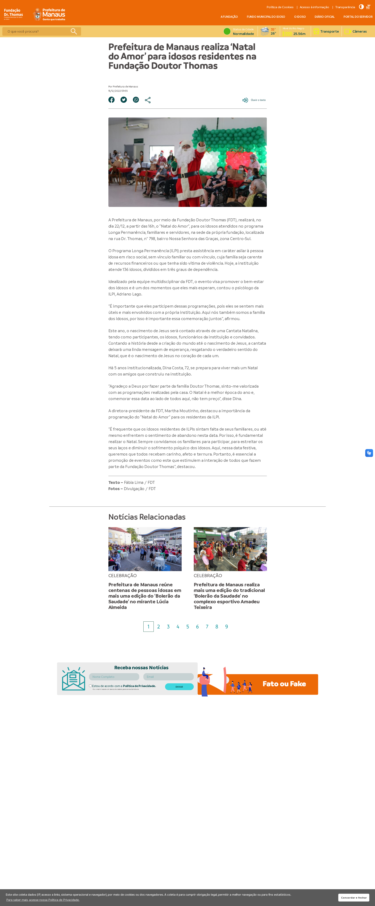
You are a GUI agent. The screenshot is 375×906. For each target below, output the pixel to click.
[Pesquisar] (73, 31)
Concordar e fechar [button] (354, 897)
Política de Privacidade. (139, 686)
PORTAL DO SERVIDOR (358, 17)
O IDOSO (300, 17)
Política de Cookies (280, 7)
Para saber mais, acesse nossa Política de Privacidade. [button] (42, 900)
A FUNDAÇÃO (229, 17)
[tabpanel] (145, 568)
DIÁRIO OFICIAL (325, 17)
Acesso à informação (314, 7)
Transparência (345, 7)
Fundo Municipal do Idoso (266, 17)
